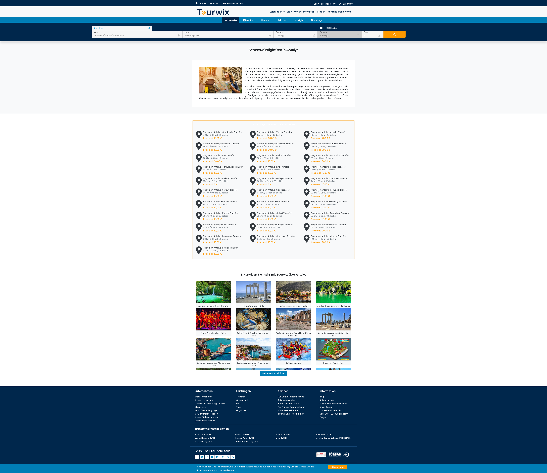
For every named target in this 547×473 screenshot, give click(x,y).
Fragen (321, 11)
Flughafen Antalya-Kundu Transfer (220, 204)
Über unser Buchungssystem (334, 413)
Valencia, (203, 434)
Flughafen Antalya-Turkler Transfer (274, 135)
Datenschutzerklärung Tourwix (210, 403)
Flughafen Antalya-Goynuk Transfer (221, 146)
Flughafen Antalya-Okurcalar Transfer (330, 158)
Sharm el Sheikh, (247, 441)
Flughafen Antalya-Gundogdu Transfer (222, 135)
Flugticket (241, 410)
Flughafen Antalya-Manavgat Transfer (222, 239)
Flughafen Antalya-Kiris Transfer (273, 170)
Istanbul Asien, (245, 438)
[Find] (394, 34)
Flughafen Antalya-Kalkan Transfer (220, 181)
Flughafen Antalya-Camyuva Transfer (276, 239)
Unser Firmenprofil (304, 11)
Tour (238, 407)
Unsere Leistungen (204, 400)
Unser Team (326, 407)
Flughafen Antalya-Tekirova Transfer (329, 181)
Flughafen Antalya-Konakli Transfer (328, 227)
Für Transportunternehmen (291, 407)
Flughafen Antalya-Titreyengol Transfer (223, 170)
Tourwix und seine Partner (291, 413)
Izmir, (281, 438)
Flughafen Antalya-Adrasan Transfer (329, 146)
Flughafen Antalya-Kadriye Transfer (275, 227)
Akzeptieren (338, 467)
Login (316, 3)
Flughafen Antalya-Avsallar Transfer (329, 135)
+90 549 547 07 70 (236, 3)
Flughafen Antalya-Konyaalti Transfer (329, 193)
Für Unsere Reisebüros (289, 410)
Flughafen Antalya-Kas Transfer (219, 158)
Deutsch (329, 3)
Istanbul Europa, (205, 438)
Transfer (240, 396)
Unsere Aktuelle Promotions (333, 403)
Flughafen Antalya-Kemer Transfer (220, 216)
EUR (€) (347, 3)
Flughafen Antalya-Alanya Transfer (328, 239)
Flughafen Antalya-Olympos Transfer (275, 146)
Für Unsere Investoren (288, 403)
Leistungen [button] (276, 11)
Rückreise (331, 28)
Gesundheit (242, 400)
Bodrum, (283, 434)
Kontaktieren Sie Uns (339, 11)
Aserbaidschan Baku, (333, 438)
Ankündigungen (327, 400)
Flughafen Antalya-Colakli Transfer (274, 216)
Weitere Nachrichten (273, 373)
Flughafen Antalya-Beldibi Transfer (220, 250)
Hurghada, (204, 441)
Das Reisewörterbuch (330, 410)
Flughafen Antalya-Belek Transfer (219, 227)
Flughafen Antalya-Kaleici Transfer (328, 170)
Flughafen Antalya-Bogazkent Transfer (330, 216)
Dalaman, (323, 434)
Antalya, (242, 434)
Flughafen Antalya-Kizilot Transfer (274, 158)
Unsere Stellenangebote (207, 417)
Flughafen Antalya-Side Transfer (273, 193)
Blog (289, 11)
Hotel (238, 403)
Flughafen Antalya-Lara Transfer (273, 204)
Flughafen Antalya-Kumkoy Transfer (329, 204)
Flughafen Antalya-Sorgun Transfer (220, 193)
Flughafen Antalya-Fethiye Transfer (275, 181)
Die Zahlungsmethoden (206, 413)
